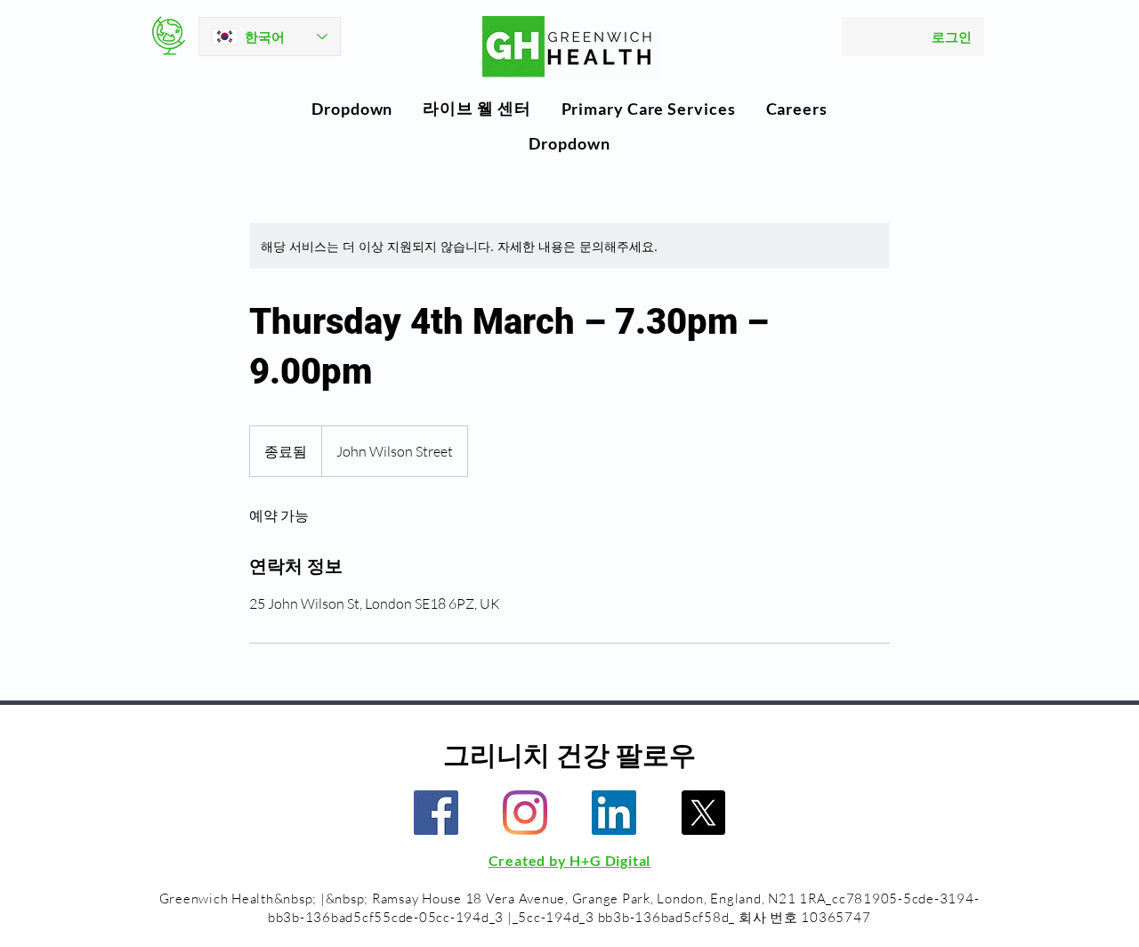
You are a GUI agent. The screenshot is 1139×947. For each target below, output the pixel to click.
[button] (352, 109)
